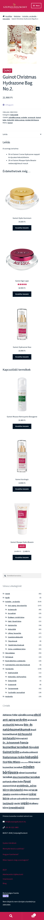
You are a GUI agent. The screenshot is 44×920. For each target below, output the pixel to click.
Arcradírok (12, 613)
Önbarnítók (12, 681)
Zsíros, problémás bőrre (16, 649)
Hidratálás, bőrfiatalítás (17, 677)
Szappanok (12, 684)
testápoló (8, 803)
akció (37, 714)
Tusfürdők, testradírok (16, 692)
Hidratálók (6, 19)
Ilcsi (5, 761)
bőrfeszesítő (25, 734)
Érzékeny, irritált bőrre (16, 617)
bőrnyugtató (22, 738)
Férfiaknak (9, 657)
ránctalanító (16, 789)
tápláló (17, 803)
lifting (30, 762)
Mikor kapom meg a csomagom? (16, 860)
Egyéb (7, 598)
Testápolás (9, 669)
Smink (7, 594)
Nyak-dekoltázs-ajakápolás (15, 661)
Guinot (10, 123)
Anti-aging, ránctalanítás (17, 605)
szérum (13, 798)
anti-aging (9, 719)
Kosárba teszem (22, 228)
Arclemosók (12, 609)
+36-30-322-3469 (11, 827)
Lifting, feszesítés (14, 633)
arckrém (24, 117)
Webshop (17, 16)
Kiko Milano (14, 761)
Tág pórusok (12, 641)
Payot (27, 781)
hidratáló (10, 120)
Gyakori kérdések (9, 843)
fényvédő (34, 747)
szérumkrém (22, 798)
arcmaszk (31, 117)
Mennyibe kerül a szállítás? (13, 848)
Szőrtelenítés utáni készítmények (17, 665)
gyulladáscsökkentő (29, 752)
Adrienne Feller (10, 714)
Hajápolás (9, 696)
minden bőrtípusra (32, 120)
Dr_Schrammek (11, 742)
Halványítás (12, 625)
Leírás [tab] (5, 134)
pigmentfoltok (9, 785)
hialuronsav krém (14, 757)
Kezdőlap (8, 16)
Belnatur (19, 724)
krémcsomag (19, 120)
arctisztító (9, 724)
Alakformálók (13, 673)
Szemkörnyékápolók (15, 637)
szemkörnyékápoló (20, 794)
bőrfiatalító (9, 738)
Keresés (11, 916)
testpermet (34, 798)
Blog (5, 883)
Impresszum (8, 879)
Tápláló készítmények (16, 645)
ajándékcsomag (14, 117)
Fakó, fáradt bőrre (14, 621)
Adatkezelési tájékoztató (13, 874)
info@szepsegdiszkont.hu (15, 821)
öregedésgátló (16, 807)
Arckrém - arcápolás (29, 16)
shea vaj (27, 790)
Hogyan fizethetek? (11, 854)
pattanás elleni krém (13, 781)
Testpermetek (13, 688)
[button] (38, 28)
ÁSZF (5, 870)
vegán (25, 803)
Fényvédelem (10, 653)
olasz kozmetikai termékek (26, 776)
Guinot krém (11, 752)
